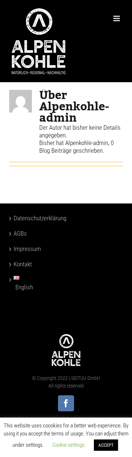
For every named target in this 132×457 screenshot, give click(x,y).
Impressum (25, 248)
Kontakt (23, 264)
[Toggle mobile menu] (117, 18)
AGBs (20, 233)
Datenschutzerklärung (25, 218)
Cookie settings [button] (68, 445)
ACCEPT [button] (106, 445)
